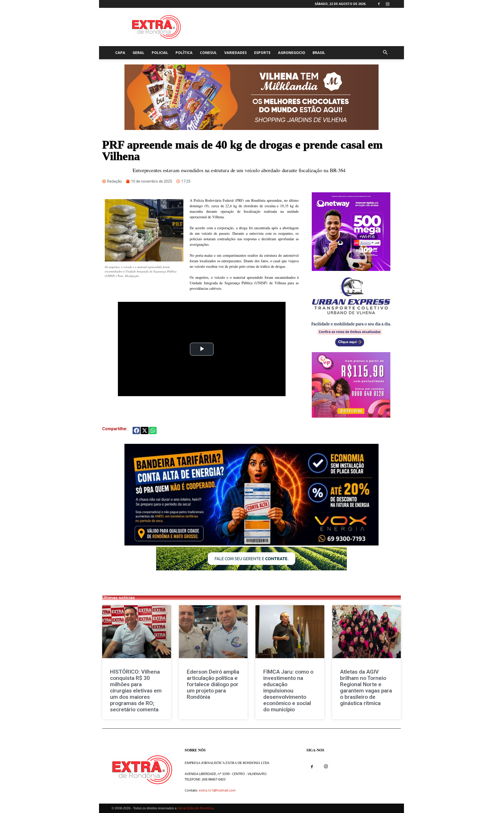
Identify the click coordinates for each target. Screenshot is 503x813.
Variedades (235, 52)
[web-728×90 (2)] (251, 568)
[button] (385, 53)
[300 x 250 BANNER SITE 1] (351, 416)
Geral (138, 52)
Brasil (319, 52)
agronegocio (291, 52)
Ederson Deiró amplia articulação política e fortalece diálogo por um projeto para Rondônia (213, 684)
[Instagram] (387, 4)
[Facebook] (379, 4)
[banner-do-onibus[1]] (351, 349)
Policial (160, 52)
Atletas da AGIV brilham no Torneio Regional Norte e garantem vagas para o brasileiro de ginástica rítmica (366, 687)
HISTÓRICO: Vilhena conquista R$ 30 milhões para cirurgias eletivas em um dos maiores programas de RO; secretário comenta (136, 691)
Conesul (208, 52)
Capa (120, 52)
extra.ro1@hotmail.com (217, 790)
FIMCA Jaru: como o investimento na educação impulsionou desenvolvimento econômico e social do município (288, 691)
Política (184, 52)
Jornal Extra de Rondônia (195, 808)
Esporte (262, 52)
